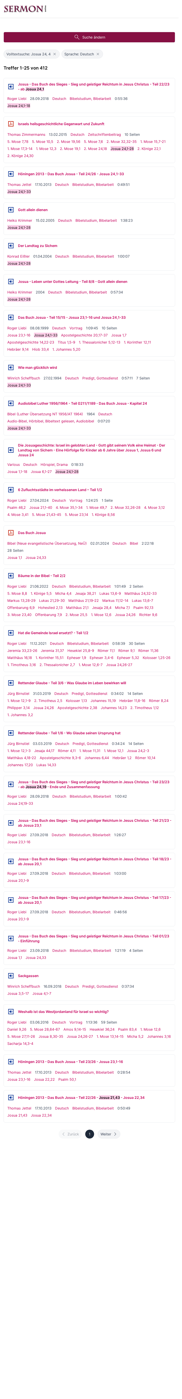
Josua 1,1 (14, 557)
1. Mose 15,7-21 (153, 141)
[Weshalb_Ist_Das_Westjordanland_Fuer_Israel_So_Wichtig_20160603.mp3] (10, 1011)
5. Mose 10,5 (42, 141)
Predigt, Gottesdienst (100, 378)
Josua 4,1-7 (41, 993)
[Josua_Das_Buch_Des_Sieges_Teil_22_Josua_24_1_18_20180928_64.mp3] (10, 86)
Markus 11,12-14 (115, 600)
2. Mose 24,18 (95, 148)
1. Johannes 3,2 (20, 715)
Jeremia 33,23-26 (22, 650)
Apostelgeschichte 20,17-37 (84, 335)
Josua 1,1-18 (17, 471)
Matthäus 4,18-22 (21, 758)
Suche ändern (93, 37)
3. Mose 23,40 (19, 614)
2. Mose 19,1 (70, 148)
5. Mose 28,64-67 (45, 1029)
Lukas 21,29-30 (52, 600)
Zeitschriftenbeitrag (104, 134)
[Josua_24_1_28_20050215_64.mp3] (10, 209)
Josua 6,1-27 (41, 471)
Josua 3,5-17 (18, 993)
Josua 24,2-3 (138, 750)
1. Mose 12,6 (101, 614)
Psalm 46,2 (16, 507)
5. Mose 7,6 (93, 141)
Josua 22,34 (41, 1115)
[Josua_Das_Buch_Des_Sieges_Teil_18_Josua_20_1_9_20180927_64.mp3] (10, 861)
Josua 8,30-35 (51, 1036)
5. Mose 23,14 (76, 514)
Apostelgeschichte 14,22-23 (30, 342)
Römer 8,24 (158, 700)
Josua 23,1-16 (18, 335)
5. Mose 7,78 (17, 141)
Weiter (106, 1134)
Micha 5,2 (135, 1036)
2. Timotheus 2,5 (48, 700)
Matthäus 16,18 (19, 657)
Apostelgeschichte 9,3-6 (60, 758)
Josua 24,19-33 (20, 803)
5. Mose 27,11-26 (21, 1036)
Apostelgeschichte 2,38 (77, 707)
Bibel (134, 543)
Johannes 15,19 (103, 700)
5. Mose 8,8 (17, 593)
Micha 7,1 (122, 607)
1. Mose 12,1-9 (19, 700)
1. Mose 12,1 (113, 750)
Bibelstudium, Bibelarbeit (90, 98)
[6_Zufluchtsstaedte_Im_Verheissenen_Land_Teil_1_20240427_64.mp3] (10, 489)
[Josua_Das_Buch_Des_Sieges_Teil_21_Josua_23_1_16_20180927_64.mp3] (10, 822)
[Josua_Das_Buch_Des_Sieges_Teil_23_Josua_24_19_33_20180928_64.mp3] (10, 784)
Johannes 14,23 (114, 707)
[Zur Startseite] (25, 9)
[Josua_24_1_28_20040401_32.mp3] (10, 245)
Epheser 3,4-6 (101, 657)
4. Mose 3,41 (17, 514)
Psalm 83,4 (127, 1029)
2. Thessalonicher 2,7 (57, 665)
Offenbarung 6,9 (21, 607)
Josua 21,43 (17, 1115)
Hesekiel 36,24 (102, 1029)
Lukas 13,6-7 (142, 600)
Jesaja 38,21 (85, 593)
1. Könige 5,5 (41, 593)
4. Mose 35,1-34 (69, 507)
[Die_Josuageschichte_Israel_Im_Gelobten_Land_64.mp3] (10, 450)
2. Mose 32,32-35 (122, 141)
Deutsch (59, 98)
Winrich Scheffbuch (23, 378)
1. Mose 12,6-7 (91, 665)
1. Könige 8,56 (103, 514)
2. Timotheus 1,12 (144, 707)
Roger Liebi (16, 98)
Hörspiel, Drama (54, 464)
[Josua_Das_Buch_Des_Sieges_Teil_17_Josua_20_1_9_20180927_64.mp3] (10, 900)
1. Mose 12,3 (46, 148)
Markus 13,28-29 (21, 600)
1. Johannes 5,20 (66, 349)
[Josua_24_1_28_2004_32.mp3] (10, 281)
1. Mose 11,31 (89, 750)
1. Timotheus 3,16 (21, 665)
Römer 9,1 (126, 650)
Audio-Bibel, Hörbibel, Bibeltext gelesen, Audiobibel (50, 421)
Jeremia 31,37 (52, 650)
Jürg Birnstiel (18, 693)
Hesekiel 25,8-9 (80, 650)
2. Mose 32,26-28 (125, 507)
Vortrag (75, 328)
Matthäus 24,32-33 (141, 593)
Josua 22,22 (44, 1079)
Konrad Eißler (18, 256)
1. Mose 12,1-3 (19, 750)
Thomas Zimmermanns (26, 134)
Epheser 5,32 (128, 657)
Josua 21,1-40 (40, 507)
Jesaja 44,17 (44, 750)
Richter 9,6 (148, 614)
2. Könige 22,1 (149, 148)
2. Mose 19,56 (68, 141)
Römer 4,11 (67, 750)
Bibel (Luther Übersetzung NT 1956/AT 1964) (45, 414)
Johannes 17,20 (20, 765)
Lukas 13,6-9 (110, 593)
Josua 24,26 (125, 614)
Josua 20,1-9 (18, 880)
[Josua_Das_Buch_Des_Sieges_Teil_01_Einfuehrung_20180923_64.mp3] (10, 938)
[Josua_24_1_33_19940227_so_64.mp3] (10, 367)
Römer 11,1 (106, 650)
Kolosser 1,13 (76, 700)
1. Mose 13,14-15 (110, 1036)
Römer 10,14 (145, 758)
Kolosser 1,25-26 (156, 657)
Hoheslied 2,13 (50, 607)
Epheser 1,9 (76, 657)
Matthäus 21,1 (77, 607)
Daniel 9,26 (16, 1029)
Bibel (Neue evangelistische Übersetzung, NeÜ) (47, 543)
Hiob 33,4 (40, 349)
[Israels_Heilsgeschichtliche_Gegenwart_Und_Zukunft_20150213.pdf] (10, 123)
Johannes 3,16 (159, 1036)
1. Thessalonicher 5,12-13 (99, 342)
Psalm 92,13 (143, 607)
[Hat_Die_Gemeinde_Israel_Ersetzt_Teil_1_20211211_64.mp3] (10, 632)
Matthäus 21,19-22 (83, 600)
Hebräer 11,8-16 (132, 700)
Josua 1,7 (119, 335)
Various (13, 464)
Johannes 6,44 (97, 758)
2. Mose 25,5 (76, 614)
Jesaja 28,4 (101, 607)
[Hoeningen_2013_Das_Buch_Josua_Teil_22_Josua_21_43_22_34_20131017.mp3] (10, 1097)
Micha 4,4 (63, 593)
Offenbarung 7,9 (48, 614)
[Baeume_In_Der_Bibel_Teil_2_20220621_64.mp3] (10, 575)
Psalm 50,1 (67, 1079)
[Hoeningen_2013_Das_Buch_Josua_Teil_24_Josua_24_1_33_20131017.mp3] (10, 173)
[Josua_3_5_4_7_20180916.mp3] (10, 975)
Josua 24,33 (36, 557)
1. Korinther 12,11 (137, 342)
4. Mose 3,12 (154, 507)
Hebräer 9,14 (18, 349)
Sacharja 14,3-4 (20, 1043)
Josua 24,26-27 (119, 665)
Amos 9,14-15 (74, 1029)
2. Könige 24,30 (20, 156)
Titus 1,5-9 (66, 342)
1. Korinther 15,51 (49, 657)
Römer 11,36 (148, 650)
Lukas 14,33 (46, 765)
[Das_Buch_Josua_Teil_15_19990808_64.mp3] (10, 317)
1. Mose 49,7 (96, 507)
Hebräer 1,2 (122, 758)
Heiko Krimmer (19, 220)
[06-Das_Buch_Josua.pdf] (10, 532)
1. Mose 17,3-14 (19, 148)
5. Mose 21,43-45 (46, 514)
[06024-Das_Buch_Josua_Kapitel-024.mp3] (10, 403)
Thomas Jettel (19, 184)
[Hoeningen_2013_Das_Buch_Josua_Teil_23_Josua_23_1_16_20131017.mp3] (10, 1061)
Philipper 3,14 (18, 707)
